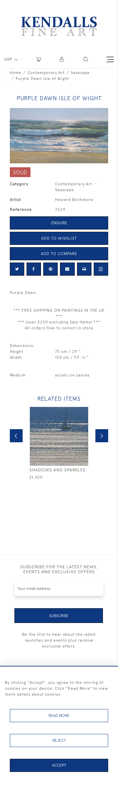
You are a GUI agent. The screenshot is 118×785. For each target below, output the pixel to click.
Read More (59, 715)
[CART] (38, 59)
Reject (59, 740)
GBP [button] (9, 59)
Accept (59, 765)
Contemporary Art (46, 72)
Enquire (59, 223)
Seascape (80, 72)
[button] (85, 59)
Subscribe (59, 615)
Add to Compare (59, 253)
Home (15, 72)
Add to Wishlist (59, 238)
